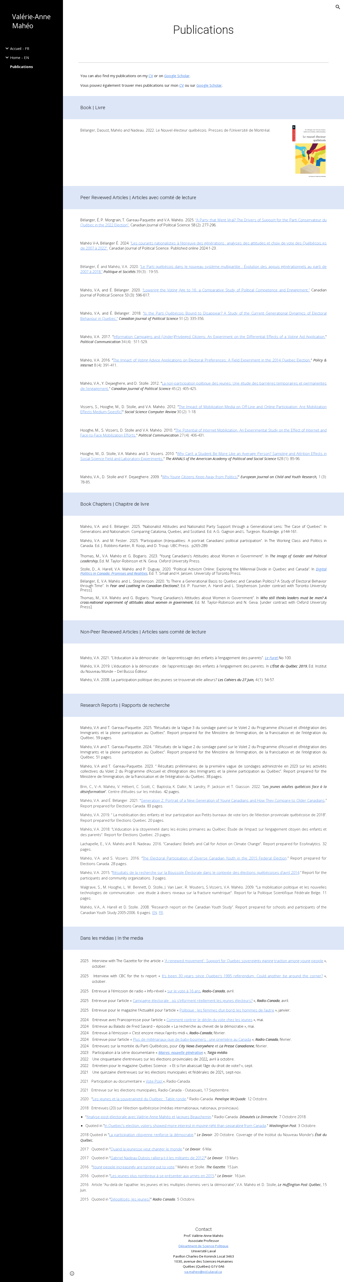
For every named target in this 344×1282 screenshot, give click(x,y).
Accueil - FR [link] (19, 48)
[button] (338, 7)
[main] (203, 30)
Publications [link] (21, 66)
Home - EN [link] (19, 57)
